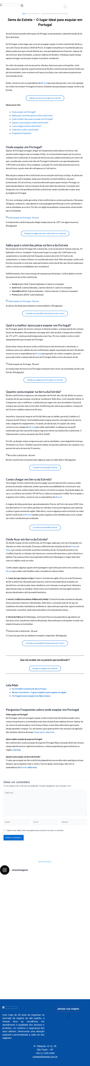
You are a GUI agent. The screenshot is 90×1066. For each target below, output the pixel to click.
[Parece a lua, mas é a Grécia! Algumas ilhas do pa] (63, 904)
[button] (68, 1016)
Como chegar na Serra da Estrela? (26, 126)
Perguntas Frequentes (21, 133)
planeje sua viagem (68, 1008)
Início (24, 13)
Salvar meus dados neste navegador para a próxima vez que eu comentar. (35, 830)
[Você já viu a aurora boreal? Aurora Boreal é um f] (45, 934)
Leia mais (16, 750)
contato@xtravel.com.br (45, 1056)
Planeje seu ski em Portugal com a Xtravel (45, 98)
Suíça (8, 550)
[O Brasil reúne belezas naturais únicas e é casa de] (81, 937)
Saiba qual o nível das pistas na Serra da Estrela (32, 115)
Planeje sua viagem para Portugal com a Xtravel (45, 380)
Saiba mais (32, 767)
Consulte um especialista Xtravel (45, 467)
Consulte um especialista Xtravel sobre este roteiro (45, 313)
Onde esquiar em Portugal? (24, 112)
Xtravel (44, 83)
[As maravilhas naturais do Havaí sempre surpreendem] (8, 895)
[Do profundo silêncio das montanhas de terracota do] (26, 926)
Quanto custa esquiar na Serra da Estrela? (30, 122)
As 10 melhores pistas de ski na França (29, 689)
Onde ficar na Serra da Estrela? (25, 129)
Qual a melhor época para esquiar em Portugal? (32, 119)
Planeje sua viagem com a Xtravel (45, 668)
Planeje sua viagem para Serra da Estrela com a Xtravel (45, 233)
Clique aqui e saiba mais (44, 732)
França (74, 546)
